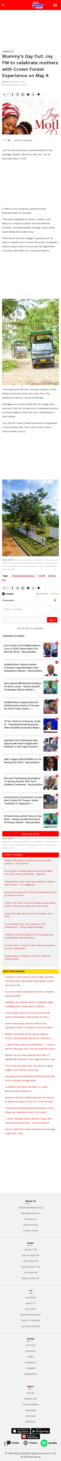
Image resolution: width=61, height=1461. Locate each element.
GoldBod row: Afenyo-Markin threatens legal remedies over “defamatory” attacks (29, 1004)
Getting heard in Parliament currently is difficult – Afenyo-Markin (28, 959)
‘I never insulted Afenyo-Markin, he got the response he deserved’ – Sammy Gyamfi (28, 1120)
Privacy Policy (30, 1230)
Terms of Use (30, 1224)
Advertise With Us (30, 1213)
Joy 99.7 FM (30, 1249)
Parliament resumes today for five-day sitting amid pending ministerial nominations (29, 937)
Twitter (30, 1356)
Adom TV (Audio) (30, 1320)
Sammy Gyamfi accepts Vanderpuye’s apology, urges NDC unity (30, 1131)
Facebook (30, 1351)
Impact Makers (30, 1404)
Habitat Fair (30, 1398)
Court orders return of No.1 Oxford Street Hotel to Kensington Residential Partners (27, 1014)
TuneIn (14, 1442)
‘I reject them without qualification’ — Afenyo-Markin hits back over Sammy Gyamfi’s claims (30, 1046)
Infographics (30, 1374)
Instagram (30, 1362)
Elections (30, 1421)
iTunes (33, 1442)
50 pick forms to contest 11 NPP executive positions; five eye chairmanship (30, 948)
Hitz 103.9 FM (30, 1261)
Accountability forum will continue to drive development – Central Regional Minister (25, 927)
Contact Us (31, 1219)
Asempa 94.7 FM (30, 1266)
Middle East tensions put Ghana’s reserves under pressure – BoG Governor (28, 863)
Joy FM (41, 576)
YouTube (30, 1345)
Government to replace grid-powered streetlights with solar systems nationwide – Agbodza (28, 874)
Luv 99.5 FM (30, 1272)
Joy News (30, 1297)
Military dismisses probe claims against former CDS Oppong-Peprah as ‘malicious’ (28, 1036)
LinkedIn (30, 1368)
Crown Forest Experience (23, 576)
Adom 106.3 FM (30, 1255)
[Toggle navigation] (55, 5)
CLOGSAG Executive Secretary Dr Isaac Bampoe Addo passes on (26, 1089)
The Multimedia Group (30, 1207)
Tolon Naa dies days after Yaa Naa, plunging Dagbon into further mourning (29, 1067)
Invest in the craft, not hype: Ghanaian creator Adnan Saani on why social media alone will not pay (30, 906)
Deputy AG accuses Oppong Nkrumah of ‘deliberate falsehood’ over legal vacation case (30, 1057)
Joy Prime (30, 1309)
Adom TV (30, 1303)
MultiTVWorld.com (30, 1314)
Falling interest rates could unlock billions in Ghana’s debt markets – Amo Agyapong (30, 884)
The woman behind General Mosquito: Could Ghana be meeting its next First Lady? (29, 1110)
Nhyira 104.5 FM (30, 1278)
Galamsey (30, 1410)
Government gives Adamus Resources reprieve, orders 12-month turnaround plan (28, 1025)
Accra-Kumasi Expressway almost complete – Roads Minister (30, 993)
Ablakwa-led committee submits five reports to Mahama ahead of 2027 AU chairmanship (29, 1099)
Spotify (52, 1442)
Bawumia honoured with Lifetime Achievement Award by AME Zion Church (30, 895)
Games (30, 1393)
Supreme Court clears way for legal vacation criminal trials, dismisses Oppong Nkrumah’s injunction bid (29, 981)
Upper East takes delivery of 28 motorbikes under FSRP (28, 916)
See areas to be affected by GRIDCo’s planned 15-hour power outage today (30, 1078)
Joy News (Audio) (30, 1326)
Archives (30, 1416)
